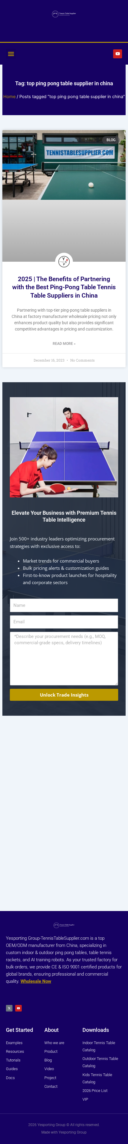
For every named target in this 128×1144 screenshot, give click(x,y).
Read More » (64, 344)
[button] (11, 54)
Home (9, 96)
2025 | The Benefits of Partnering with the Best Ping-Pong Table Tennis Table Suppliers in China (64, 287)
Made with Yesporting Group (64, 1132)
